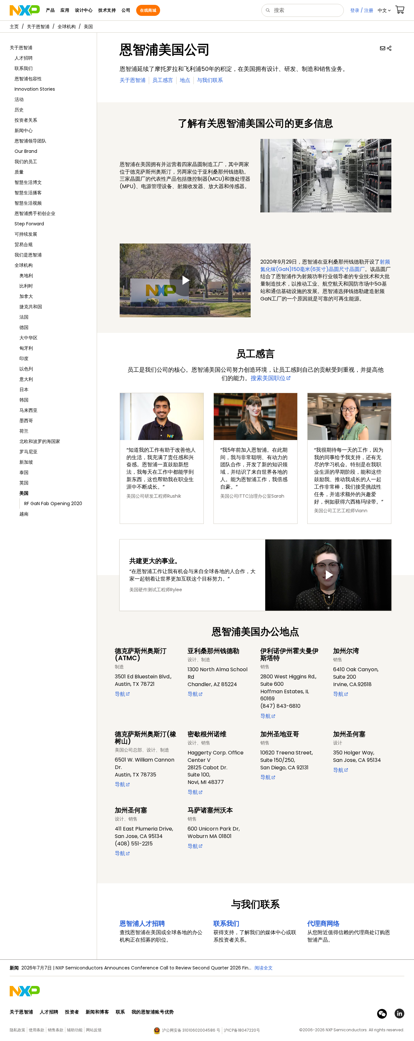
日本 (23, 389)
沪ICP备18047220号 (242, 1030)
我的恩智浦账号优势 (153, 1012)
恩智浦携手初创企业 (35, 213)
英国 (23, 483)
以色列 (26, 369)
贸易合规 (24, 244)
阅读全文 (264, 968)
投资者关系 (26, 120)
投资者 (72, 1012)
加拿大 (26, 296)
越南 (23, 514)
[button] (384, 10)
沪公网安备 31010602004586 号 (191, 1030)
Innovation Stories (35, 89)
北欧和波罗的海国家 (39, 441)
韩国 (23, 400)
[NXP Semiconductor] (25, 10)
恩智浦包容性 (28, 78)
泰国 (23, 472)
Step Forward (29, 224)
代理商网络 (323, 923)
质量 (19, 172)
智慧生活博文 (28, 182)
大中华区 (28, 337)
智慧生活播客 (28, 192)
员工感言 (162, 80)
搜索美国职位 (268, 378)
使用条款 (36, 1030)
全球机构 (67, 26)
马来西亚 (28, 410)
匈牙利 (26, 348)
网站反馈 (94, 1030)
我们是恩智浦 (28, 255)
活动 (19, 99)
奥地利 (26, 275)
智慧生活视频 (28, 203)
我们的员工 (26, 161)
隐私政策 (17, 1030)
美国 (88, 26)
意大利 (26, 379)
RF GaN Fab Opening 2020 (53, 503)
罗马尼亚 (28, 451)
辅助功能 (74, 1030)
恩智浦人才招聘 (142, 923)
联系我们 (24, 68)
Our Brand (26, 151)
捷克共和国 (30, 306)
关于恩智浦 (38, 26)
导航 (120, 694)
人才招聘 (24, 58)
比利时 (26, 286)
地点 (185, 80)
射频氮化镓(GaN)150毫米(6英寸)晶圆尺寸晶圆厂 (325, 265)
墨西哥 (26, 420)
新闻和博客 (97, 1012)
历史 (19, 110)
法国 (23, 317)
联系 (120, 1012)
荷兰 (23, 431)
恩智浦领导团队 (30, 141)
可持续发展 (26, 234)
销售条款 (55, 1030)
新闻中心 (24, 130)
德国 (23, 327)
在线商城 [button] (148, 10)
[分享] (389, 48)
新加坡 (26, 462)
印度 (23, 358)
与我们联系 (210, 80)
